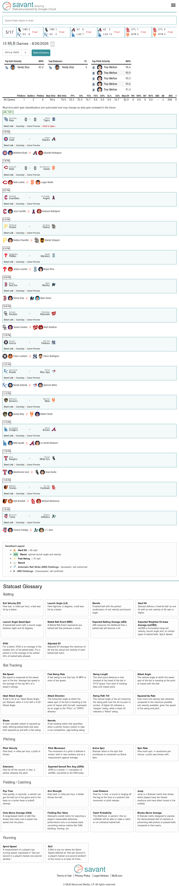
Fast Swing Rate (56, 674)
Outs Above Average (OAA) (17, 812)
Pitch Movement (56, 748)
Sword (21, 562)
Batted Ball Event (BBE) (60, 621)
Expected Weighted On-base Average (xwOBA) (153, 623)
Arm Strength (55, 791)
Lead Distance (100, 791)
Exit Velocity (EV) (12, 603)
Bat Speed (8, 674)
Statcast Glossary (22, 586)
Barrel (23, 554)
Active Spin (98, 748)
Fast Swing (24, 558)
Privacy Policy (83, 875)
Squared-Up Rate (146, 695)
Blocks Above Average (149, 812)
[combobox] (89, 20)
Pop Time (8, 791)
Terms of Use (64, 875)
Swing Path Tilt (101, 695)
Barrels (96, 603)
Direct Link (9, 126)
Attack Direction (56, 695)
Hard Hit (22, 550)
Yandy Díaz (23, 67)
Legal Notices (101, 875)
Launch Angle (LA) (58, 603)
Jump (140, 791)
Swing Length (100, 674)
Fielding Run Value (58, 812)
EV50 (5, 643)
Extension (8, 766)
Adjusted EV (54, 643)
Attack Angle (144, 674)
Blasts (6, 720)
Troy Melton (110, 67)
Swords (52, 720)
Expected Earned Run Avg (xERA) (66, 766)
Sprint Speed (10, 846)
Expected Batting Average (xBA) (109, 621)
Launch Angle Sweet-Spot (16, 621)
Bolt (50, 846)
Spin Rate (142, 748)
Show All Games (41, 52)
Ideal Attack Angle (12, 695)
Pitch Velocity (10, 748)
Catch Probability (102, 812)
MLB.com (117, 875)
